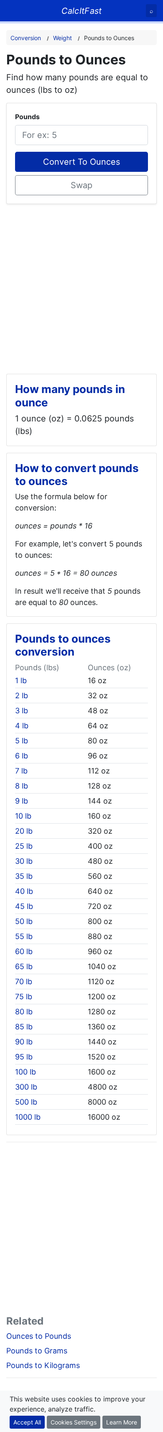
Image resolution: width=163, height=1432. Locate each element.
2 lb (21, 695)
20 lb (24, 831)
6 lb (21, 755)
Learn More (121, 1422)
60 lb (24, 951)
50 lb (24, 921)
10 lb (23, 816)
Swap (81, 185)
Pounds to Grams (36, 1350)
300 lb (26, 1086)
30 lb (24, 861)
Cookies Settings (74, 1422)
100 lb (25, 1071)
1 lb (21, 680)
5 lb (21, 740)
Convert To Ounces (81, 162)
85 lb (24, 1026)
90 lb (24, 1041)
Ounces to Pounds (38, 1336)
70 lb (23, 981)
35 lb (24, 876)
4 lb (21, 725)
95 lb (24, 1056)
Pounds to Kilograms (43, 1365)
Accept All (27, 1422)
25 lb (24, 846)
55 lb (24, 936)
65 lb (24, 966)
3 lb (21, 710)
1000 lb (28, 1117)
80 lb (24, 1011)
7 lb (21, 770)
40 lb (24, 891)
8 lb (21, 785)
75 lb (23, 996)
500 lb (26, 1102)
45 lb (24, 906)
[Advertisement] (81, 285)
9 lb (21, 800)
